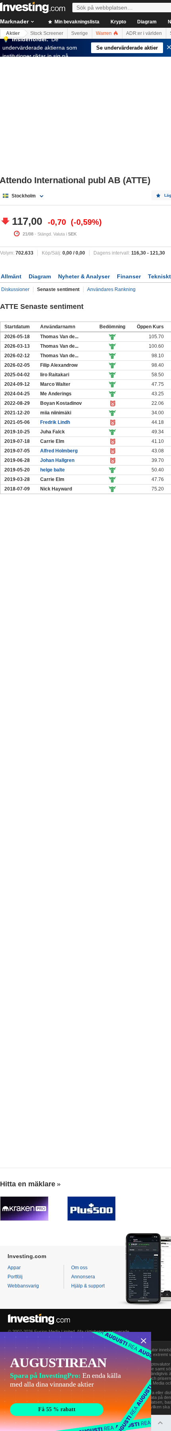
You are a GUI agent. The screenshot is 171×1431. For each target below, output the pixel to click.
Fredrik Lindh (55, 422)
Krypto (118, 22)
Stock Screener (46, 33)
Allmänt (11, 276)
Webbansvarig (23, 1286)
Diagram (147, 22)
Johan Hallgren (57, 460)
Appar (14, 1267)
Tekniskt (159, 276)
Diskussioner (15, 289)
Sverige (79, 33)
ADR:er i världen (144, 33)
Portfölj (15, 1277)
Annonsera (83, 1277)
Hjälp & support (88, 1286)
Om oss (79, 1267)
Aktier (13, 33)
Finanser (129, 276)
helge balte (52, 470)
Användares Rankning (111, 289)
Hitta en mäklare (27, 1184)
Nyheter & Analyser (84, 276)
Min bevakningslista (76, 22)
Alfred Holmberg (59, 451)
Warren (104, 33)
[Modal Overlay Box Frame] (75, 1381)
